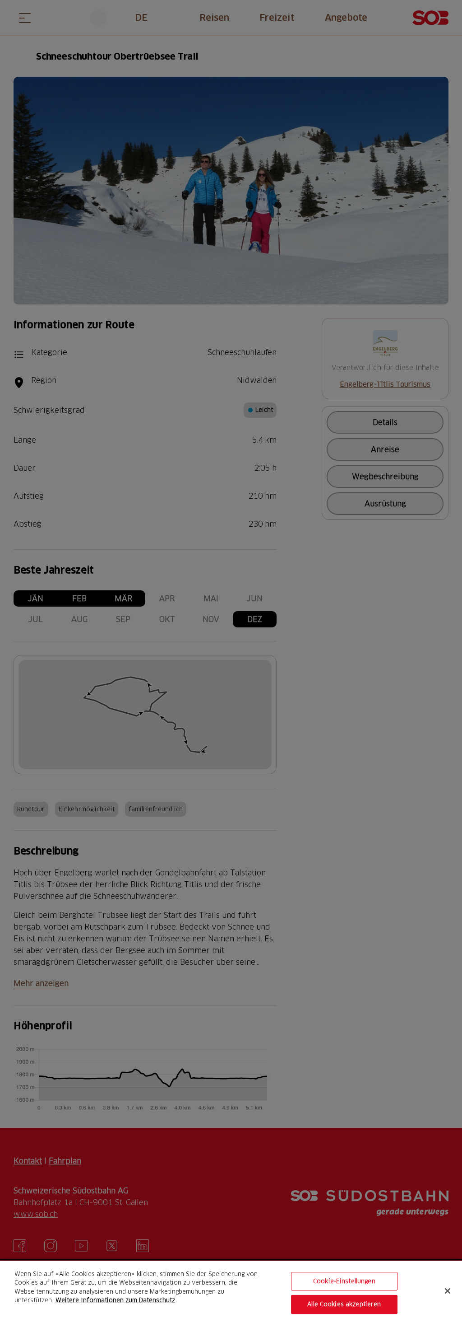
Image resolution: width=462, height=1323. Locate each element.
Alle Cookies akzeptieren (344, 1304)
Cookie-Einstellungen (344, 1281)
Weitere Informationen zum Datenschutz (115, 1300)
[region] (231, 1292)
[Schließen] (447, 1291)
